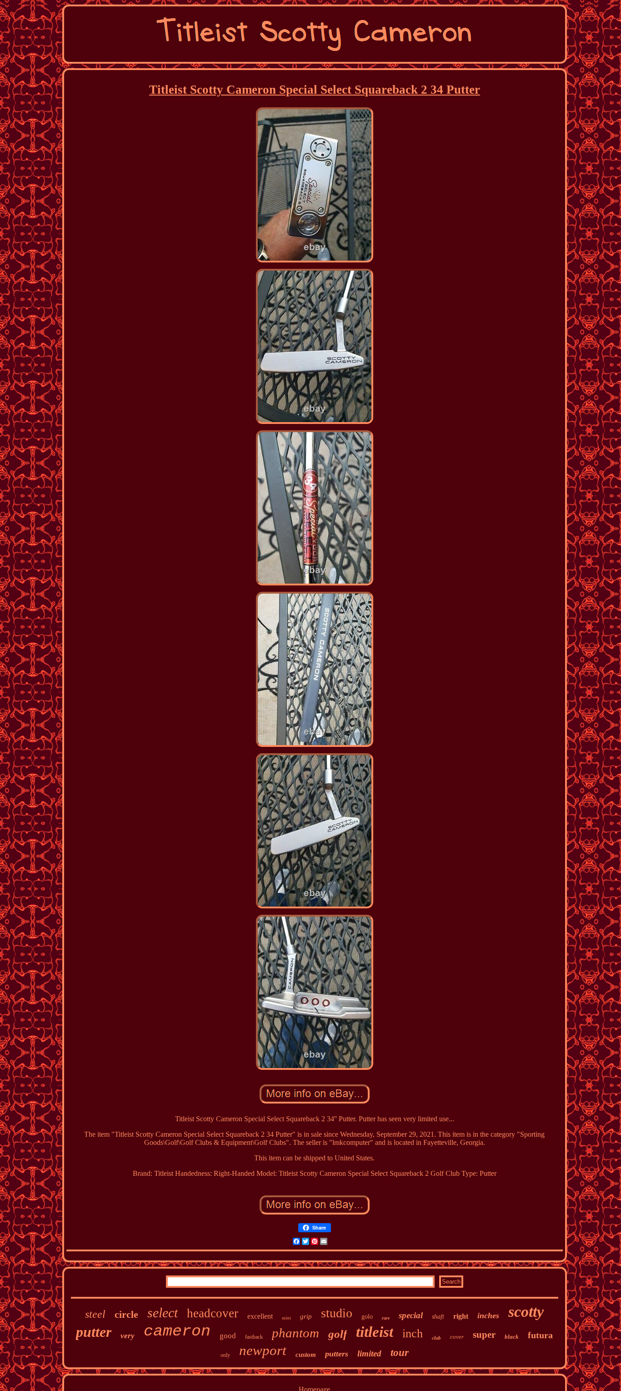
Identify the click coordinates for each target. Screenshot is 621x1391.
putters (336, 1353)
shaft (438, 1316)
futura (540, 1335)
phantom (295, 1332)
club (436, 1338)
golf (337, 1334)
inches (488, 1315)
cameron (177, 1331)
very (127, 1335)
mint (286, 1317)
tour (400, 1352)
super (484, 1334)
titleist (374, 1332)
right (460, 1316)
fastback (254, 1337)
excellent (260, 1316)
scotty (526, 1311)
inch (412, 1333)
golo (367, 1316)
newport (262, 1350)
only (225, 1355)
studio (336, 1313)
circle (126, 1314)
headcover (212, 1313)
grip (306, 1316)
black (512, 1336)
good (228, 1335)
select (162, 1312)
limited (369, 1353)
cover (457, 1336)
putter (93, 1332)
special (411, 1315)
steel (95, 1314)
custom (305, 1354)
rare (386, 1317)
